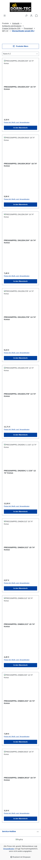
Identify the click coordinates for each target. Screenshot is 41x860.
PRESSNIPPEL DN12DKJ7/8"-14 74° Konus (20, 318)
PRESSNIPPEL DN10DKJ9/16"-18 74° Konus (20, 165)
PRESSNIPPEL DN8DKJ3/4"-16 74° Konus (19, 702)
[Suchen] (26, 16)
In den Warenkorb (20, 128)
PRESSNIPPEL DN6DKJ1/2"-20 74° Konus (19, 548)
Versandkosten (8, 849)
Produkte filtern (22, 46)
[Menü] (4, 16)
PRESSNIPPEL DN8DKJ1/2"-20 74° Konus (19, 625)
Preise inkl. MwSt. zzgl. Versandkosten (16, 122)
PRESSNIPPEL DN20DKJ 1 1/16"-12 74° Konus (20, 472)
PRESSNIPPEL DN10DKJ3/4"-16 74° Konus (20, 88)
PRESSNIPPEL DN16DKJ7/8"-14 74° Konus (20, 395)
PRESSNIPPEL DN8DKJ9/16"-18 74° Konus (20, 779)
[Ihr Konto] (31, 16)
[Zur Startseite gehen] (20, 7)
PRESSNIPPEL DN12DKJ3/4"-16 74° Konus (20, 241)
